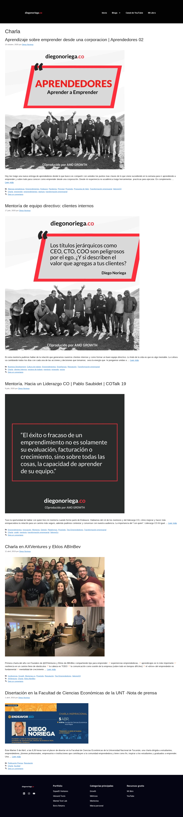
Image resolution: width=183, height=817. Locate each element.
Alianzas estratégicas (16, 189)
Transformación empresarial (101, 189)
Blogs (114, 13)
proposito (55, 369)
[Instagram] (29, 793)
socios (62, 369)
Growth (21, 676)
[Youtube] (34, 793)
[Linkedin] (24, 793)
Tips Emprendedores (75, 530)
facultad (17, 766)
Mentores (36, 530)
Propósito (69, 189)
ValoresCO (117, 189)
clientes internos (20, 369)
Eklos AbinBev (29, 679)
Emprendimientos (32, 189)
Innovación (27, 530)
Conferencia (12, 676)
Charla (10, 192)
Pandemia (53, 189)
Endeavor (44, 189)
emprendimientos (30, 192)
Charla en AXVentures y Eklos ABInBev (43, 546)
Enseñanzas (62, 367)
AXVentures (12, 679)
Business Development (17, 367)
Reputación (72, 367)
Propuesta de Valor (81, 189)
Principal (61, 189)
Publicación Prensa (15, 763)
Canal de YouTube (134, 13)
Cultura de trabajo (34, 367)
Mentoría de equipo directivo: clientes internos (49, 205)
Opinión (44, 530)
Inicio (104, 13)
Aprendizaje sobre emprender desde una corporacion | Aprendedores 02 (74, 39)
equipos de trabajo (35, 369)
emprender (18, 192)
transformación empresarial (56, 192)
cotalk (16, 532)
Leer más (9, 182)
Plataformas (52, 530)
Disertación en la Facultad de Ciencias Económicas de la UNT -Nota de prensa (81, 692)
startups (41, 192)
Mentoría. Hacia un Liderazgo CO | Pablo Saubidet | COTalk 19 (65, 383)
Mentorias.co (30, 676)
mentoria (47, 369)
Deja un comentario (15, 194)
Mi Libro (152, 13)
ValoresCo (54, 532)
